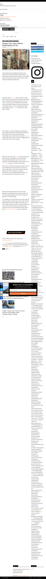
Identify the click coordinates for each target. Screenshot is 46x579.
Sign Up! (23, 293)
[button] (22, 285)
